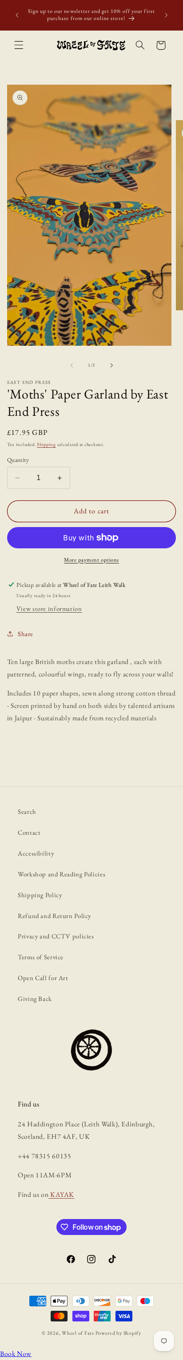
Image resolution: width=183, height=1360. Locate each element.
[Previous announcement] (17, 15)
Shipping (46, 444)
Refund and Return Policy (54, 915)
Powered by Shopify (118, 1332)
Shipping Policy (40, 895)
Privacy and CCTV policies (56, 936)
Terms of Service (41, 957)
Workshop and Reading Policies (61, 874)
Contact (29, 832)
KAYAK (61, 1194)
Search (27, 811)
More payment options (91, 559)
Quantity (18, 460)
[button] (18, 45)
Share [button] (25, 633)
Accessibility (36, 853)
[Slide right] (111, 365)
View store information (49, 608)
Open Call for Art (43, 977)
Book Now (16, 1353)
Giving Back (35, 998)
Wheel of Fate (78, 1332)
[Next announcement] (166, 15)
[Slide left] (71, 365)
